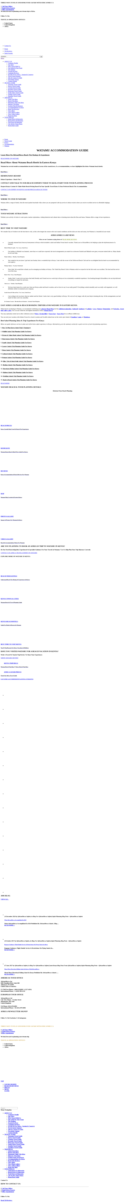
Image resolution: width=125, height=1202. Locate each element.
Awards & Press (12, 71)
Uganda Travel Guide (14, 88)
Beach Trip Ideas (13, 101)
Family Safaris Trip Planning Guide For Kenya (16, 342)
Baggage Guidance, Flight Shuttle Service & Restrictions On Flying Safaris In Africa (26, 944)
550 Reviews (8, 51)
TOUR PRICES (9, 117)
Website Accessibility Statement (47, 1078)
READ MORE (5, 383)
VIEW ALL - (5, 899)
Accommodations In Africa (16, 107)
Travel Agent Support (14, 76)
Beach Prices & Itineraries (15, 120)
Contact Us (7, 46)
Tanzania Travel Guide (14, 84)
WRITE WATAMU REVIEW (9, 658)
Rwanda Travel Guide (14, 89)
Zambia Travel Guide (14, 94)
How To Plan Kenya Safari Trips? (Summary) (16, 328)
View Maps (11, 111)
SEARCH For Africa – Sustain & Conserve (20, 74)
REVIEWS (4, 471)
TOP (2, 1081)
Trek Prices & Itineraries (15, 122)
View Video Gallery (14, 114)
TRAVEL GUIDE (9, 83)
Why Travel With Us (14, 66)
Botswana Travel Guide (15, 91)
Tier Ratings (11, 69)
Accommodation (9, 144)
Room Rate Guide (13, 125)
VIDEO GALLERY (7, 539)
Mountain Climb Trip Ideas (16, 102)
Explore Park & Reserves (15, 106)
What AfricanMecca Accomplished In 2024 (15, 920)
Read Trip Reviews (13, 109)
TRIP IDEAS (8, 97)
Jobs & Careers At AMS (15, 78)
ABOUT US (8, 61)
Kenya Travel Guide (14, 86)
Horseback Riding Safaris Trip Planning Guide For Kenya (21, 368)
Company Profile (13, 63)
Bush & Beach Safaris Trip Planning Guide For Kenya (20, 380)
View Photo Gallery (14, 112)
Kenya (6, 142)
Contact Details (12, 81)
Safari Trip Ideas (13, 99)
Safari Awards (8, 53)
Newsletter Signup (13, 79)
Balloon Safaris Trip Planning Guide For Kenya (18, 372)
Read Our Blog (12, 116)
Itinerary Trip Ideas (13, 104)
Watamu (6, 146)
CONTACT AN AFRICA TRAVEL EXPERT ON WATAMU (19, 553)
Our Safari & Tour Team (15, 68)
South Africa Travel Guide (15, 92)
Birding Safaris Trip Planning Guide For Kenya (17, 365)
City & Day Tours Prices (15, 124)
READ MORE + (9, 925)
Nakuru (99, 309)
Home (6, 49)
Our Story (11, 65)
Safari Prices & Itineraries (15, 119)
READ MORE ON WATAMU (10, 158)
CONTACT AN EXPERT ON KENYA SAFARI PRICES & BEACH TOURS (24, 189)
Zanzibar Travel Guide (14, 96)
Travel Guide (8, 141)
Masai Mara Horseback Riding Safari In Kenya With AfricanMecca (21, 969)
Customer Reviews (13, 73)
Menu (2, 58)
